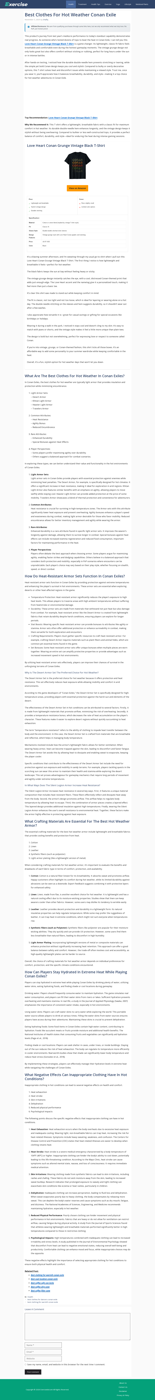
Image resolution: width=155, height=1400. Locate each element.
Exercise (108, 4)
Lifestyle (127, 4)
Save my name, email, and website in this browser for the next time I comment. (66, 1364)
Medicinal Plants (142, 4)
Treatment (82, 4)
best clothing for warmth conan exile (42, 1302)
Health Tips (95, 4)
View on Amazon (77, 188)
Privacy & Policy (123, 1395)
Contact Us (123, 1387)
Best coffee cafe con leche (42, 1282)
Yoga (118, 4)
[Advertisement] (77, 99)
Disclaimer (123, 1391)
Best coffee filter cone (40, 1290)
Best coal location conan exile (44, 1279)
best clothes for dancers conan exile (42, 1299)
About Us (123, 1383)
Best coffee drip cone (40, 1286)
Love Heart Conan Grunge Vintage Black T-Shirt (49, 43)
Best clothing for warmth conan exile (47, 1275)
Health (71, 4)
